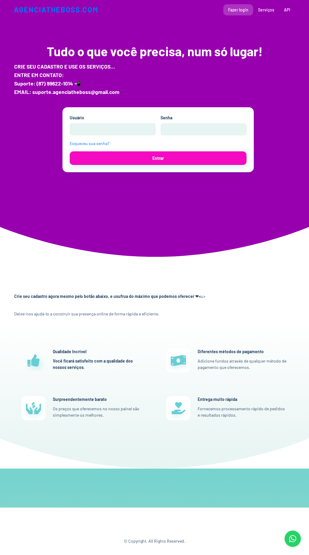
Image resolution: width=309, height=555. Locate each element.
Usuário (77, 117)
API (287, 9)
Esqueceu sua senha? (89, 143)
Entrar (158, 158)
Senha (166, 117)
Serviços (266, 9)
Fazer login (238, 9)
